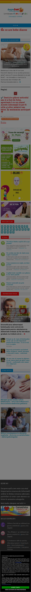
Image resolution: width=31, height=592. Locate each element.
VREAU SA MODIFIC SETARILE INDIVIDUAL (15, 589)
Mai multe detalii (18, 562)
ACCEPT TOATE (15, 587)
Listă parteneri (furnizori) (6, 584)
